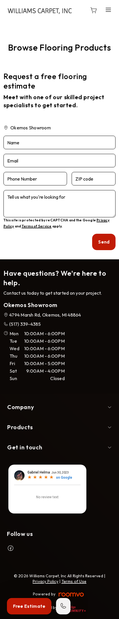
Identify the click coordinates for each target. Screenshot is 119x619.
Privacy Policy (45, 581)
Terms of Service (37, 226)
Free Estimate (29, 606)
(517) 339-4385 (25, 324)
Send (103, 242)
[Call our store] (63, 606)
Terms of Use (74, 581)
